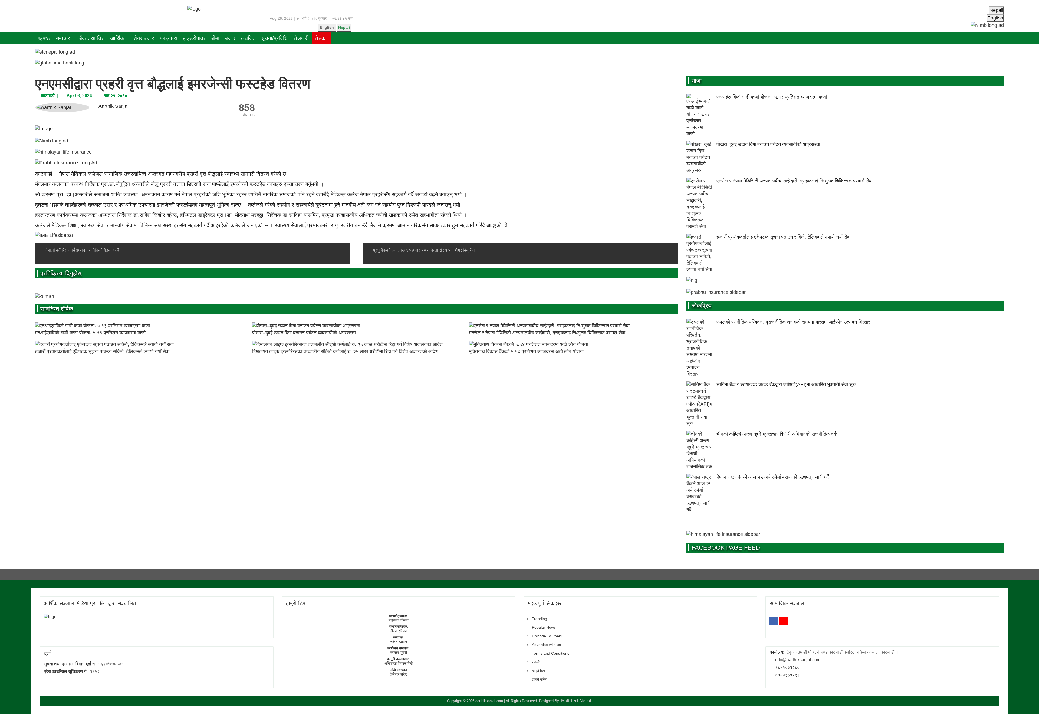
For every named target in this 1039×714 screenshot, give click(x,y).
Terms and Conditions (550, 653)
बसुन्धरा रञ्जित (399, 620)
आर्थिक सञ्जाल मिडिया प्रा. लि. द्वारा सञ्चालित (90, 603)
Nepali (344, 27)
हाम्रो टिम (538, 671)
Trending (539, 619)
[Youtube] (783, 621)
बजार (230, 38)
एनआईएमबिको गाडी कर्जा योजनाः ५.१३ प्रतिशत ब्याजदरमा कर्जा (90, 332)
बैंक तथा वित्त (92, 38)
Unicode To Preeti (547, 636)
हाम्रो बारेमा (539, 679)
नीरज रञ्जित (398, 631)
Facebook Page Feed (726, 547)
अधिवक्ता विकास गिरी (398, 663)
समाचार (62, 38)
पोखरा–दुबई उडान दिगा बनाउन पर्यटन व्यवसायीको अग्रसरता (304, 332)
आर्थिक (117, 38)
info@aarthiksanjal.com (797, 659)
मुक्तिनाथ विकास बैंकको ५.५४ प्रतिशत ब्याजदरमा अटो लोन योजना (526, 351)
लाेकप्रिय (701, 305)
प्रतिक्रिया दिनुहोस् (60, 273)
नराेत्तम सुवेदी (398, 652)
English (327, 27)
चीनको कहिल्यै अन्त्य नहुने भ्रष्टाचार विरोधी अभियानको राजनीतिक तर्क (776, 434)
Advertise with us (546, 645)
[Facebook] (773, 621)
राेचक (319, 38)
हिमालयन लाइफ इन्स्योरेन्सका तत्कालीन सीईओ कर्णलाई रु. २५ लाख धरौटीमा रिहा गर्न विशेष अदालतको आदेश (345, 351)
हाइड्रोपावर (194, 38)
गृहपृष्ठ (43, 38)
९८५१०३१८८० (787, 667)
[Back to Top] (1027, 702)
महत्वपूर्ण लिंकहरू (544, 603)
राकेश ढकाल (398, 642)
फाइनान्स (168, 38)
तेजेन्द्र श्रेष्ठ (398, 674)
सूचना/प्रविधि (274, 38)
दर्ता (47, 653)
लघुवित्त (248, 38)
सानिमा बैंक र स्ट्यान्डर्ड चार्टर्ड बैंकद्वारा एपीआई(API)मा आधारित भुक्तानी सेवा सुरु (786, 384)
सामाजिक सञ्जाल (787, 603)
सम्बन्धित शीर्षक (56, 308)
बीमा (215, 38)
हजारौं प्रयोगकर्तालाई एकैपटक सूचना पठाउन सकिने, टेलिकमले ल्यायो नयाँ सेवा (102, 351)
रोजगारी (301, 38)
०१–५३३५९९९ (787, 675)
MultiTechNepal (576, 700)
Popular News (544, 627)
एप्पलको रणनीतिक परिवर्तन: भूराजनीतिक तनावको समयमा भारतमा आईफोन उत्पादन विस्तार (793, 322)
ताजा (697, 80)
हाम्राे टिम (295, 603)
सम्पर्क (536, 662)
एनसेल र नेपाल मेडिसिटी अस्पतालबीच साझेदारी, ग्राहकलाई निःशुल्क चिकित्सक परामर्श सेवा (547, 332)
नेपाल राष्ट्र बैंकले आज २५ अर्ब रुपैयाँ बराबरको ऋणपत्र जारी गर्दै (772, 477)
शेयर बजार (143, 38)
